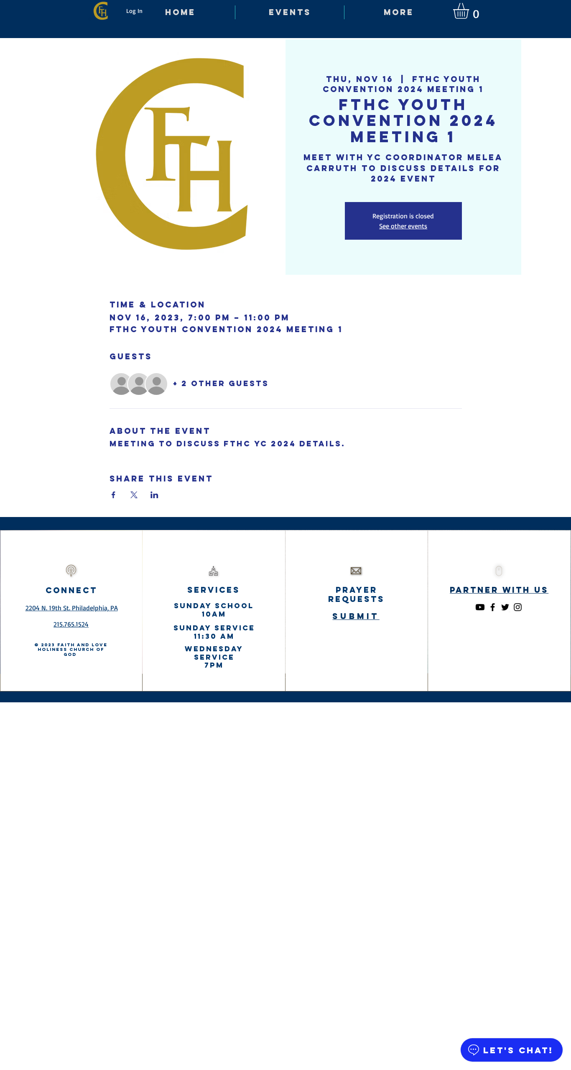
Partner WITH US (499, 590)
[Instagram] (517, 607)
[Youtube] (480, 607)
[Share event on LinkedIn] (154, 494)
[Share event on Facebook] (113, 494)
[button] (470, 11)
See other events (403, 226)
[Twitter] (505, 607)
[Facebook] (492, 607)
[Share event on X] (134, 494)
